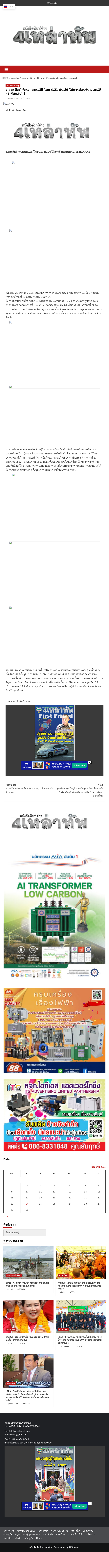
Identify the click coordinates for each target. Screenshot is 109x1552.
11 (40, 1192)
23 (12, 1204)
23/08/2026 (20, 1289)
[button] (6, 69)
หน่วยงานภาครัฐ (13, 86)
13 (70, 1192)
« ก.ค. (6, 1216)
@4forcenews (13, 98)
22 (99, 1198)
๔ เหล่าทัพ (88, 1531)
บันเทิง (18, 1538)
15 (99, 1192)
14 (85, 1192)
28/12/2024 (25, 98)
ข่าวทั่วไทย (63, 1275)
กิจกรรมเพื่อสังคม (60, 1531)
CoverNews (59, 1547)
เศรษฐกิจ (7, 1534)
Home (39, 1538)
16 (12, 1198)
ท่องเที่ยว (75, 1531)
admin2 (10, 1289)
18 (40, 1198)
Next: (79, 790)
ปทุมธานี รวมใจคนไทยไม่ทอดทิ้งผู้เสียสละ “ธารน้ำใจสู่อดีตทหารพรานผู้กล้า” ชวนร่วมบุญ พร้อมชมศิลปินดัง (80, 1340)
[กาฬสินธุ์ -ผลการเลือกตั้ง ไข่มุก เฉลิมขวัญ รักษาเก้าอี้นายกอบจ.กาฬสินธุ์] (28, 1316)
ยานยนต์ (72, 1534)
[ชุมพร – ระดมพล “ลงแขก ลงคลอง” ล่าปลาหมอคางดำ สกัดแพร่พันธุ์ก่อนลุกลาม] (28, 1262)
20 (70, 1198)
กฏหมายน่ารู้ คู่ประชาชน (27, 1534)
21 (85, 1198)
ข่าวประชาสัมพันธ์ (13, 1275)
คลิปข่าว (90, 1534)
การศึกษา (43, 1531)
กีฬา (81, 1534)
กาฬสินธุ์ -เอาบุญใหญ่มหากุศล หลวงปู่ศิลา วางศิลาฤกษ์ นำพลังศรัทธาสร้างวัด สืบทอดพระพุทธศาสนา (79, 1286)
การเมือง (60, 1534)
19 (54, 1198)
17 (27, 1198)
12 (54, 1192)
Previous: (30, 788)
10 (27, 1192)
